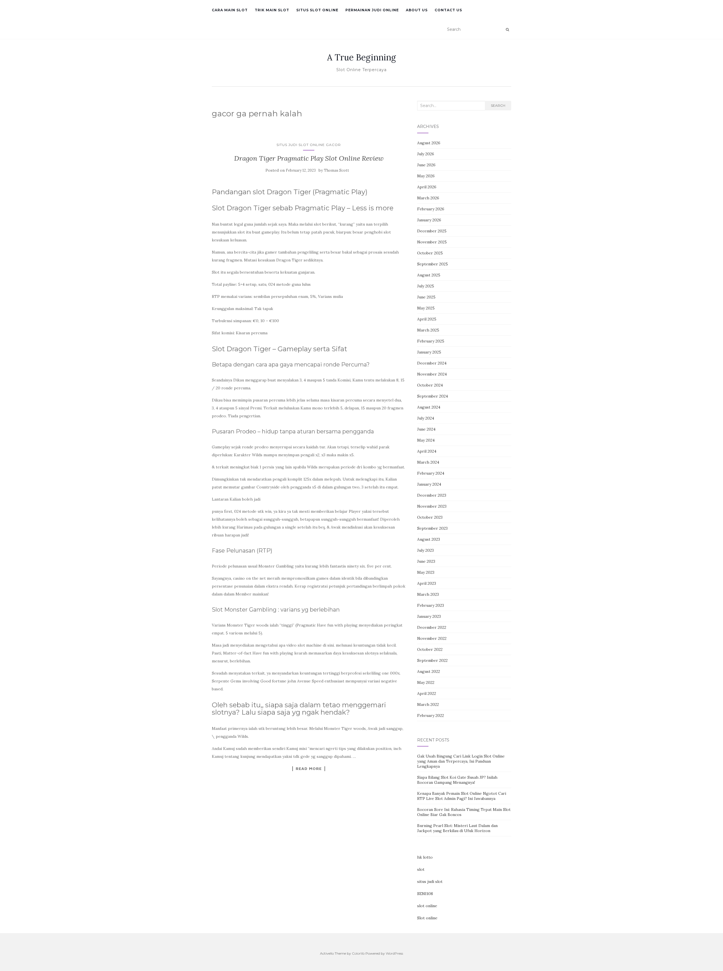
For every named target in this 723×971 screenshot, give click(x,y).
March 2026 (428, 197)
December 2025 (432, 231)
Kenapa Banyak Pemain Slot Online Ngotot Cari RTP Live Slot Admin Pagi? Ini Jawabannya (461, 796)
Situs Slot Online (317, 10)
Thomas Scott (336, 170)
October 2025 (430, 253)
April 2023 (426, 583)
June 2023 (426, 561)
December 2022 (431, 627)
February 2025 (430, 341)
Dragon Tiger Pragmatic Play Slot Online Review (309, 158)
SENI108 (425, 893)
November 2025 (432, 242)
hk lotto (425, 857)
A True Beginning (361, 57)
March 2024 (428, 462)
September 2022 (432, 660)
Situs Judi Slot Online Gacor (308, 145)
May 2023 (425, 572)
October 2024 (430, 385)
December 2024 (432, 363)
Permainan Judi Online (372, 10)
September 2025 (432, 264)
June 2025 (426, 297)
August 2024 (428, 407)
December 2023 (431, 495)
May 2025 (426, 308)
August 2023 (428, 539)
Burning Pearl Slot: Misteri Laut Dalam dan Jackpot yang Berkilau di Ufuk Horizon (457, 828)
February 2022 (430, 715)
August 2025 (428, 275)
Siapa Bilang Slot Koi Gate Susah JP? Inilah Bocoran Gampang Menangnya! (457, 780)
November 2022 (432, 638)
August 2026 (428, 142)
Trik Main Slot (272, 10)
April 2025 (426, 319)
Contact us (448, 10)
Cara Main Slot (230, 10)
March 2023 (428, 594)
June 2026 (426, 164)
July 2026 (425, 153)
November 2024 (432, 374)
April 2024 (426, 451)
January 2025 (429, 352)
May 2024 (426, 440)
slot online (427, 905)
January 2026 (429, 219)
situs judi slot (430, 881)
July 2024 (425, 418)
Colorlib (358, 953)
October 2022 (430, 649)
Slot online (427, 917)
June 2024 (426, 429)
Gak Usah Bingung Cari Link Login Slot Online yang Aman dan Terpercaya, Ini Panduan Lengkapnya (461, 761)
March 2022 (428, 704)
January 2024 (429, 484)
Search (498, 105)
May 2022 (425, 682)
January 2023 (429, 616)
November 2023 (432, 506)
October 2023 (430, 517)
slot (420, 869)
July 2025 (425, 286)
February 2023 (430, 605)
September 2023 (432, 528)
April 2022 (426, 693)
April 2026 (426, 186)
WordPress (394, 953)
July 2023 (425, 550)
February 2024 (430, 473)
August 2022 (428, 671)
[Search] (507, 29)
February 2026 (430, 208)
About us (417, 10)
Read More (309, 768)
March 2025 (428, 330)
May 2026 (426, 175)
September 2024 (432, 396)
